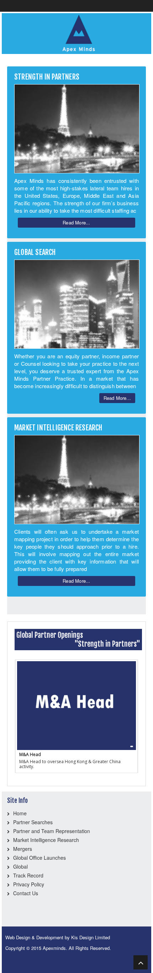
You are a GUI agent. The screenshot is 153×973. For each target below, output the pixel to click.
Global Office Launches (39, 857)
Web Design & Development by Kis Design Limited (57, 937)
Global (20, 866)
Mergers (22, 848)
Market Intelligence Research (46, 839)
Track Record (28, 875)
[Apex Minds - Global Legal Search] (76, 32)
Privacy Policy (28, 884)
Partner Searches (33, 822)
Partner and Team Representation (51, 831)
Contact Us (25, 893)
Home (20, 813)
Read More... (76, 222)
